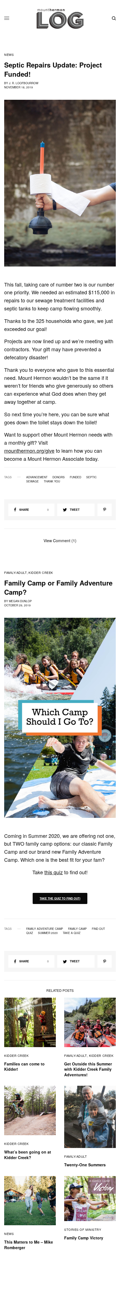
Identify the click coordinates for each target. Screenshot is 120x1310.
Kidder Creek (40, 572)
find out (98, 928)
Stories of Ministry (82, 1229)
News (9, 54)
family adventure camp (44, 928)
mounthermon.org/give (29, 450)
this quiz (53, 872)
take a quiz (71, 933)
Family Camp (77, 928)
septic (91, 477)
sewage (32, 481)
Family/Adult (15, 572)
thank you (52, 481)
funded (75, 477)
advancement (36, 477)
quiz (29, 933)
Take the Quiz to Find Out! (60, 898)
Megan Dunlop (20, 601)
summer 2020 (48, 933)
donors (58, 477)
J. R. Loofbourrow (23, 83)
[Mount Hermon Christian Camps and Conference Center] (60, 18)
